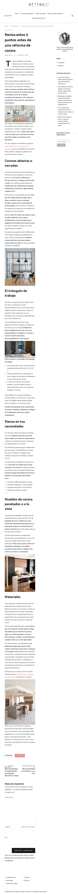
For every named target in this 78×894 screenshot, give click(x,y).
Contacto (27, 877)
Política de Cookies (11, 883)
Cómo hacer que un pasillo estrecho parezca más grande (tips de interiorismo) (65, 80)
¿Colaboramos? (11, 877)
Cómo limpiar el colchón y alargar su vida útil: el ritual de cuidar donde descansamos (65, 90)
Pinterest (60, 65)
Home (17, 13)
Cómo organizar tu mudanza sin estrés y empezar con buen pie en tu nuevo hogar (65, 111)
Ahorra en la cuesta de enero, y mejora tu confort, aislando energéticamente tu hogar (64, 121)
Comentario (9, 797)
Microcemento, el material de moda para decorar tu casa (11, 771)
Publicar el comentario (23, 850)
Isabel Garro (8, 55)
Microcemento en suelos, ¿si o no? (28, 769)
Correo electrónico (28, 828)
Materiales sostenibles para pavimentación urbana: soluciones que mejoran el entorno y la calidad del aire (65, 100)
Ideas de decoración (38, 18)
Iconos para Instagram (27, 13)
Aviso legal (9, 880)
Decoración (8, 30)
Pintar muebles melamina (55, 13)
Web (6, 837)
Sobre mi (27, 880)
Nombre (8, 827)
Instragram (61, 62)
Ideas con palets (41, 13)
